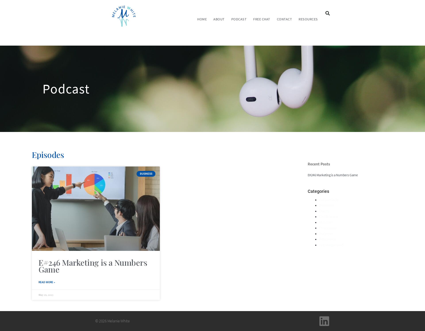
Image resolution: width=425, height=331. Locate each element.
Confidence (328, 216)
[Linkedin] (324, 321)
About (219, 19)
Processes (328, 228)
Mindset (326, 222)
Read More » (47, 282)
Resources (308, 19)
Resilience (327, 239)
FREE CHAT (261, 19)
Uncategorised (331, 245)
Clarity (324, 211)
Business (326, 205)
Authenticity (329, 199)
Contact (284, 19)
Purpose (326, 233)
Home (202, 19)
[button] (327, 13)
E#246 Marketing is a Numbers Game (93, 266)
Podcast (239, 19)
